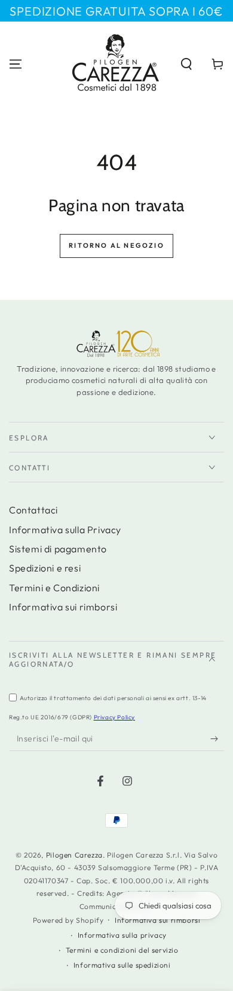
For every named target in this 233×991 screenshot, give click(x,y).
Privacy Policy (114, 717)
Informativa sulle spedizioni (122, 964)
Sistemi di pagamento (58, 549)
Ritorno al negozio (116, 245)
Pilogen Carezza (74, 854)
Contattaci (33, 510)
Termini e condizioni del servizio (122, 950)
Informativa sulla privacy (122, 935)
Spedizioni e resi (45, 568)
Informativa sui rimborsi (63, 607)
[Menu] (15, 64)
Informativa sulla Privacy (65, 530)
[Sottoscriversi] (217, 739)
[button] (186, 64)
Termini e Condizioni (54, 588)
